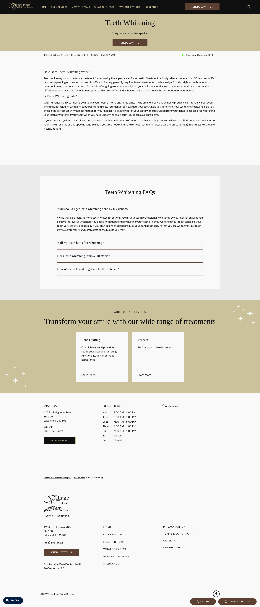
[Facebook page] (216, 593)
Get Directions (60, 440)
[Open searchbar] (249, 7)
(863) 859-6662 (108, 55)
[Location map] (189, 433)
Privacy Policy (174, 526)
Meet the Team (81, 7)
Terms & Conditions (178, 533)
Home (43, 7)
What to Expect (104, 7)
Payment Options (129, 7)
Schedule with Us (202, 6)
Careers (169, 540)
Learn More (88, 374)
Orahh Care (172, 547)
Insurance (151, 7)
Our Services (59, 7)
